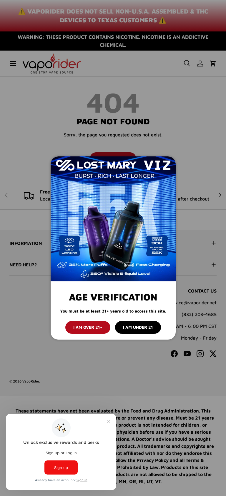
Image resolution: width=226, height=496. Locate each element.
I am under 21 (138, 327)
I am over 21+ (87, 327)
